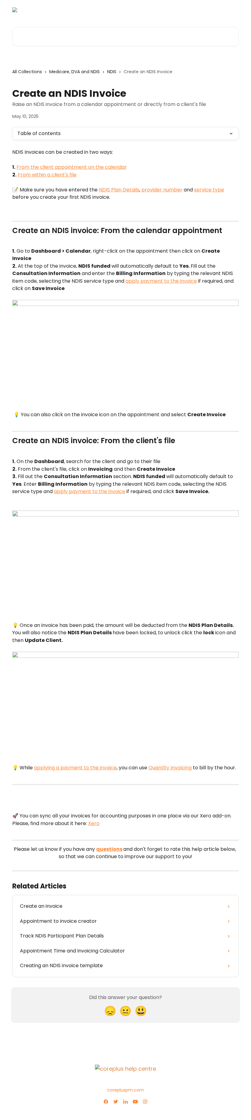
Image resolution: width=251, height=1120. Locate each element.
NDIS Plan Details (119, 189)
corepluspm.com (125, 1090)
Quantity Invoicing (170, 767)
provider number (161, 189)
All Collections (27, 72)
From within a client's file (47, 174)
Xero (93, 823)
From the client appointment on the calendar (72, 167)
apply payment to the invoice (161, 281)
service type (209, 189)
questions (109, 849)
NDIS (111, 72)
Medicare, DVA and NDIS (74, 72)
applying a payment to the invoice (75, 767)
